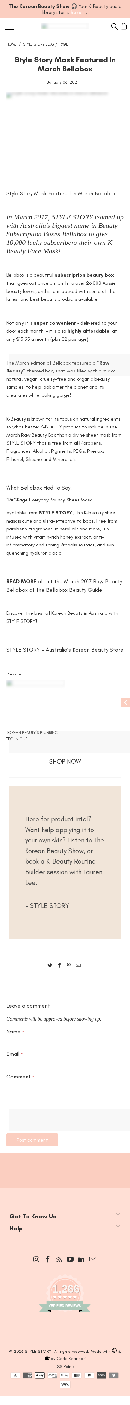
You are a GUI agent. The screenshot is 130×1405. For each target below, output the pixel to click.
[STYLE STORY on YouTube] (70, 1260)
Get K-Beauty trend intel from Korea (65, 1167)
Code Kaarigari (71, 1358)
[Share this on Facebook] (59, 966)
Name (15, 1031)
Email (14, 1053)
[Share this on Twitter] (50, 966)
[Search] (113, 26)
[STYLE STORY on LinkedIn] (81, 1260)
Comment (20, 1076)
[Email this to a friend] (78, 966)
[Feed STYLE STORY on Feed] (59, 1260)
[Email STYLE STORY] (93, 1260)
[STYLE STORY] (65, 26)
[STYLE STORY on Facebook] (48, 1260)
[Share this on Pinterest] (69, 966)
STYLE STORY (38, 1351)
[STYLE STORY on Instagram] (36, 1260)
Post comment (32, 1140)
